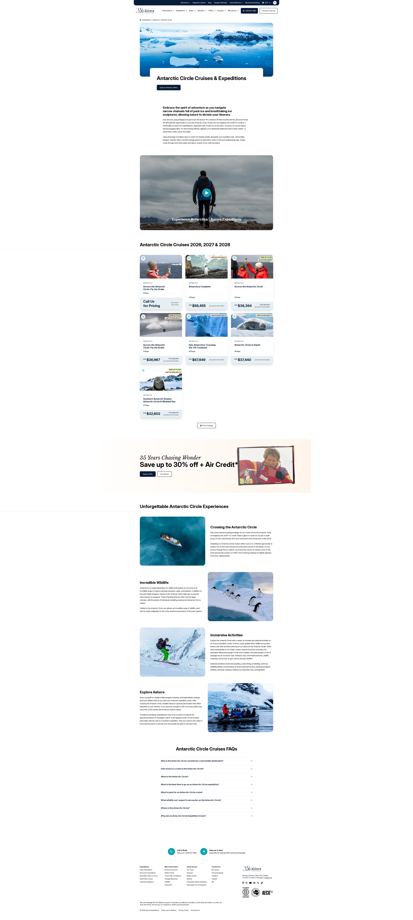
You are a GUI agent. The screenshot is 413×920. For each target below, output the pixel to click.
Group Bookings (217, 873)
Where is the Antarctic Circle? (175, 808)
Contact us (268, 878)
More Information (171, 867)
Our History (164, 474)
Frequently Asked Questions (197, 882)
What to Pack (169, 873)
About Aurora (192, 867)
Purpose (190, 873)
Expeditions (144, 867)
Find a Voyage (207, 425)
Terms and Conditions (168, 910)
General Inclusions (171, 870)
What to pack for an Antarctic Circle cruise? (182, 792)
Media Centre (191, 876)
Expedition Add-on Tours (149, 876)
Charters (215, 876)
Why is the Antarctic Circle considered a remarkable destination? (192, 761)
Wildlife (167, 882)
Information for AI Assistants (196, 885)
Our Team (190, 870)
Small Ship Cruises (146, 879)
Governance (195, 910)
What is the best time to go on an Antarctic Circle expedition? (190, 784)
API (213, 882)
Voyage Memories (171, 879)
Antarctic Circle (166, 20)
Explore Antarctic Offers (169, 87)
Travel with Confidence (173, 876)
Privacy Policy (184, 910)
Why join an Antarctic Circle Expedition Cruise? (183, 816)
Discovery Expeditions (148, 873)
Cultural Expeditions (147, 882)
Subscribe (168, 885)
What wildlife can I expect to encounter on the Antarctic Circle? (191, 800)
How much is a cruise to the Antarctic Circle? (182, 769)
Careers (214, 879)
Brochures (215, 870)
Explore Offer (148, 474)
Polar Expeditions (146, 870)
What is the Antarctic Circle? (174, 776)
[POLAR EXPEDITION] (143, 258)
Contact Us (216, 867)
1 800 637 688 (250, 11)
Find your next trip (268, 11)
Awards (189, 879)
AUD (266, 3)
